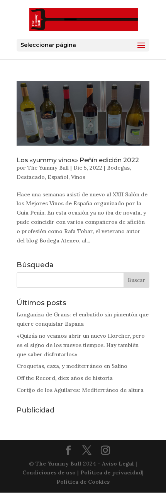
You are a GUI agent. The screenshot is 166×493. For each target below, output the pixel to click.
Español (57, 176)
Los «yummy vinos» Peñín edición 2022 (78, 160)
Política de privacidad (111, 472)
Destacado (31, 176)
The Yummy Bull (48, 167)
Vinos (78, 176)
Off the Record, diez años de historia (65, 377)
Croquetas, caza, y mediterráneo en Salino (72, 365)
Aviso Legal (118, 463)
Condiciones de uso (49, 472)
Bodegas (118, 167)
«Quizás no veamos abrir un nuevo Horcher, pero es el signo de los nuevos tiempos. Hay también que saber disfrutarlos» (81, 345)
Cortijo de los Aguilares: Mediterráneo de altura (80, 389)
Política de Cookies (83, 481)
